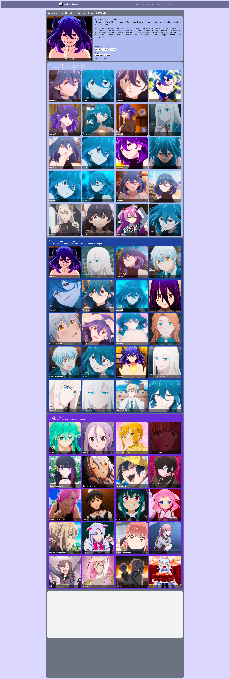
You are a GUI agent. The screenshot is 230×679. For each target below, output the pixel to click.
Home (138, 4)
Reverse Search (149, 4)
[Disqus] (115, 614)
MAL (105, 58)
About (160, 4)
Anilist (98, 58)
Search (168, 4)
